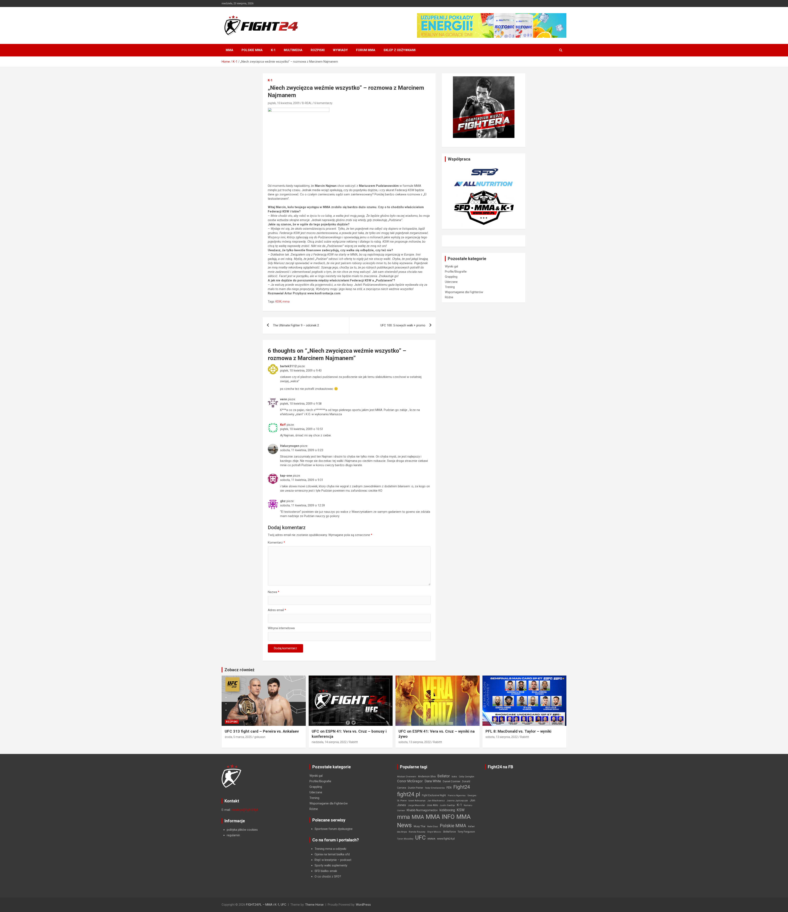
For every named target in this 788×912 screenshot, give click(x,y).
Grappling (451, 277)
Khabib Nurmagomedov (422, 810)
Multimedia (293, 50)
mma (286, 301)
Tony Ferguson (466, 831)
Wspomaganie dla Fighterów (464, 292)
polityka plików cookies (242, 830)
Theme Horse (314, 904)
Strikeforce (449, 831)
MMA (229, 50)
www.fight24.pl (446, 838)
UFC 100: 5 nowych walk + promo (402, 325)
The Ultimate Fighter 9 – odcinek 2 (296, 325)
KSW (278, 301)
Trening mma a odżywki (330, 849)
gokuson (259, 737)
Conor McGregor (410, 781)
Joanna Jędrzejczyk (457, 800)
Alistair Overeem (406, 776)
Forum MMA (365, 50)
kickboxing (447, 810)
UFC (420, 837)
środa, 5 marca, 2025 (238, 737)
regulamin (233, 835)
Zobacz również (239, 669)
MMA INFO (440, 816)
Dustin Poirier (415, 787)
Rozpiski (318, 50)
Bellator (444, 776)
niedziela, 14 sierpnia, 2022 (329, 742)
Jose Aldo (432, 805)
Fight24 (461, 787)
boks (454, 776)
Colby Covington (466, 776)
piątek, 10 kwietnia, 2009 (284, 103)
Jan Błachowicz (436, 800)
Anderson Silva (427, 776)
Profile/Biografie (456, 271)
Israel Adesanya (416, 800)
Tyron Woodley (405, 838)
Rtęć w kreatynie (326, 860)
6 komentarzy (323, 103)
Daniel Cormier (451, 781)
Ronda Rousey (417, 831)
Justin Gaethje (447, 805)
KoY (283, 425)
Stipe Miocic (434, 832)
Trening (450, 287)
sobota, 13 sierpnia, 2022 (415, 742)
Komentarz (276, 542)
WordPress (363, 904)
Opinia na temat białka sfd (332, 854)
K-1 (273, 50)
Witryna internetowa (281, 628)
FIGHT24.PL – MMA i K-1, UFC (266, 904)
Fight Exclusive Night (434, 795)
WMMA (431, 838)
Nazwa (273, 592)
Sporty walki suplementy (331, 865)
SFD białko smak (326, 871)
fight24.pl (408, 794)
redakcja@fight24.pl (244, 810)
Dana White (433, 781)
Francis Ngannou (457, 795)
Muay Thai (419, 826)
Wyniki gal (451, 266)
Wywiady (340, 50)
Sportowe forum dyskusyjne (334, 829)
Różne (449, 297)
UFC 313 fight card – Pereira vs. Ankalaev (262, 731)
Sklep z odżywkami (400, 50)
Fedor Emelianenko (435, 788)
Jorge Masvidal (416, 805)
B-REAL (307, 103)
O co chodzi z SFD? (328, 876)
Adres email (277, 610)
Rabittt (353, 742)
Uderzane (451, 282)
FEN (449, 787)
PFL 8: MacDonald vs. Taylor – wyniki (518, 731)
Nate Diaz (432, 826)
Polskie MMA (252, 50)
